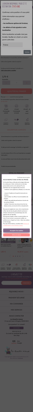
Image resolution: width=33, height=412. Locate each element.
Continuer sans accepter (23, 177)
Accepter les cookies (16, 230)
